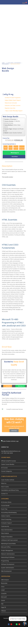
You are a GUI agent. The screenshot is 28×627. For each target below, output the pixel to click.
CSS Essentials (9, 185)
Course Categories (6, 471)
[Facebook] (9, 624)
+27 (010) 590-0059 (7, 453)
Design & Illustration (6, 536)
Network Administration (8, 554)
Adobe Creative (5, 516)
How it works (5, 486)
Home (3, 62)
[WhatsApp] (16, 624)
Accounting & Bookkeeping (9, 512)
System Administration (7, 567)
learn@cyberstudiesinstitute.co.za (10, 451)
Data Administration (6, 530)
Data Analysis (5, 533)
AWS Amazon (5, 579)
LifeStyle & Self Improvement (9, 540)
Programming (5, 561)
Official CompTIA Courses (8, 461)
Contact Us (4, 493)
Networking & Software (7, 557)
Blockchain (4, 583)
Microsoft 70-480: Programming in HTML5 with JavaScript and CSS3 (14, 322)
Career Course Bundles (7, 464)
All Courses (4, 467)
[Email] (19, 624)
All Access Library (6, 502)
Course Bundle (5, 505)
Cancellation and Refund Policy (10, 490)
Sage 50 (3, 607)
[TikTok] (14, 624)
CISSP (3, 590)
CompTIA (3, 593)
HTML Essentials (9, 220)
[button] (14, 153)
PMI (2, 604)
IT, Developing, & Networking (13, 62)
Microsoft (4, 597)
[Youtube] (11, 624)
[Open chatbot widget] (25, 624)
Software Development (7, 564)
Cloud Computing (6, 519)
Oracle (3, 600)
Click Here (14, 430)
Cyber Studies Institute (7, 480)
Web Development (6, 571)
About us (3, 483)
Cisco (2, 586)
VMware (3, 610)
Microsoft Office (5, 547)
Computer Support (6, 523)
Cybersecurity (5, 526)
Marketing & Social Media (8, 543)
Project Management (7, 550)
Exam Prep (4, 509)
